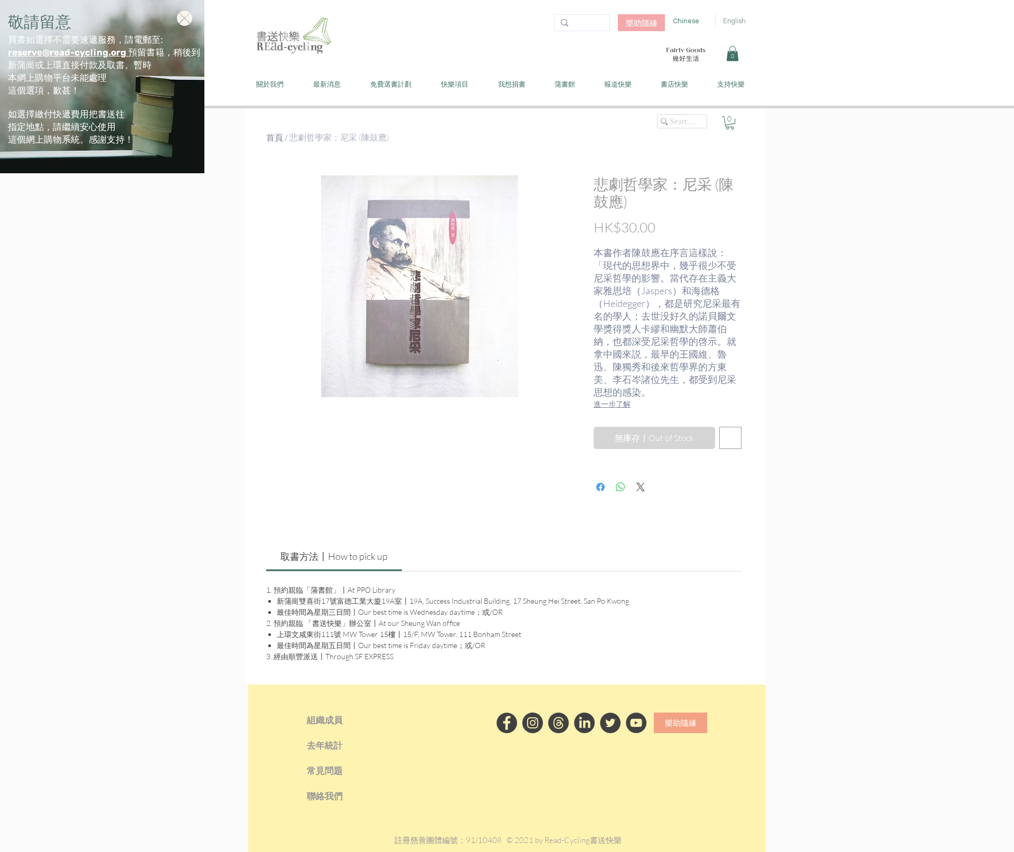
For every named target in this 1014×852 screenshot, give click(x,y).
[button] (184, 18)
